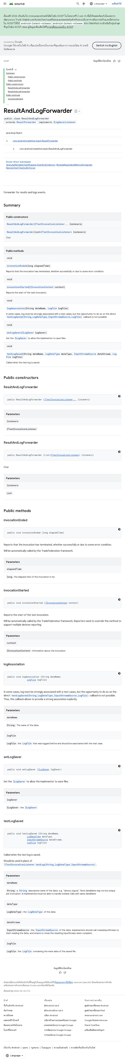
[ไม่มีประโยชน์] (119, 61)
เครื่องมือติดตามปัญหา (94, 1030)
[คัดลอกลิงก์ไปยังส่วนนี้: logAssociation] (28, 664)
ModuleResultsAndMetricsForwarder (74, 165)
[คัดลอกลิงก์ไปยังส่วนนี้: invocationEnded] (30, 520)
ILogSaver (28, 332)
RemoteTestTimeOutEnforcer (20, 168)
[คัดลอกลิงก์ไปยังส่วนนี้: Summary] (23, 205)
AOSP (6, 61)
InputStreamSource (85, 353)
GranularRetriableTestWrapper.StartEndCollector (30, 165)
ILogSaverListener (65, 122)
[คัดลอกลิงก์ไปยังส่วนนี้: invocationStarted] (32, 590)
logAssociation (16, 308)
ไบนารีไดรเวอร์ (10, 1030)
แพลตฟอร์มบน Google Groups (58, 1025)
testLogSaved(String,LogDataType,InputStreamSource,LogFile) (44, 316)
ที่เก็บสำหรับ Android (13, 1005)
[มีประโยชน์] (114, 61)
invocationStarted (18, 287)
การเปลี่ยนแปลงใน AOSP (60, 27)
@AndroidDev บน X (53, 1010)
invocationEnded (17, 265)
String (23, 890)
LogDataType (52, 353)
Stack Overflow (92, 1025)
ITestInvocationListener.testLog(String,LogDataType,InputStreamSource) (49, 864)
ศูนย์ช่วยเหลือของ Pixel (95, 1010)
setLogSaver (14, 332)
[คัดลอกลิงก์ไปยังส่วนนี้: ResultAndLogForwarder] (41, 387)
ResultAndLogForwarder (20, 224)
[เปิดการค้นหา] (78, 4)
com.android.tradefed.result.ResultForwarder (35, 141)
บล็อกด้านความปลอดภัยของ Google (60, 1020)
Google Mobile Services (96, 1020)
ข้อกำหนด (8, 1010)
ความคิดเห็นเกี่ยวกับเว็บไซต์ (83, 1047)
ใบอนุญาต (46, 1047)
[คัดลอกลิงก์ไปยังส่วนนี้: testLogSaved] (26, 821)
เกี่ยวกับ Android (12, 1047)
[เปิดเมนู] (5, 3)
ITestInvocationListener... (51, 224)
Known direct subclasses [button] (49, 164)
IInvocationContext (41, 287)
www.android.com (94, 1015)
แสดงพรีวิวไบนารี (11, 1020)
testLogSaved (14, 353)
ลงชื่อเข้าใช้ (116, 3)
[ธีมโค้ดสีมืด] (119, 396)
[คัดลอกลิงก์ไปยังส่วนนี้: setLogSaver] (24, 757)
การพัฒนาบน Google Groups (57, 1030)
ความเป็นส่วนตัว (61, 1047)
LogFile (52, 308)
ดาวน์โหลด (8, 1015)
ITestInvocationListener (56, 232)
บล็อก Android (51, 1015)
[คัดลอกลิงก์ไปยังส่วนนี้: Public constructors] (41, 378)
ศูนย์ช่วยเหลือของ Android (96, 1005)
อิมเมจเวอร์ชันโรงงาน (13, 1025)
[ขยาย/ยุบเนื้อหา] (16, 69)
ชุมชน (25, 1047)
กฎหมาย (35, 1047)
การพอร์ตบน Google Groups (57, 1035)
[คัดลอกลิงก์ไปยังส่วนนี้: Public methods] (34, 511)
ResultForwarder (26, 122)
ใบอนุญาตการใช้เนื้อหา (64, 982)
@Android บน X (51, 1005)
